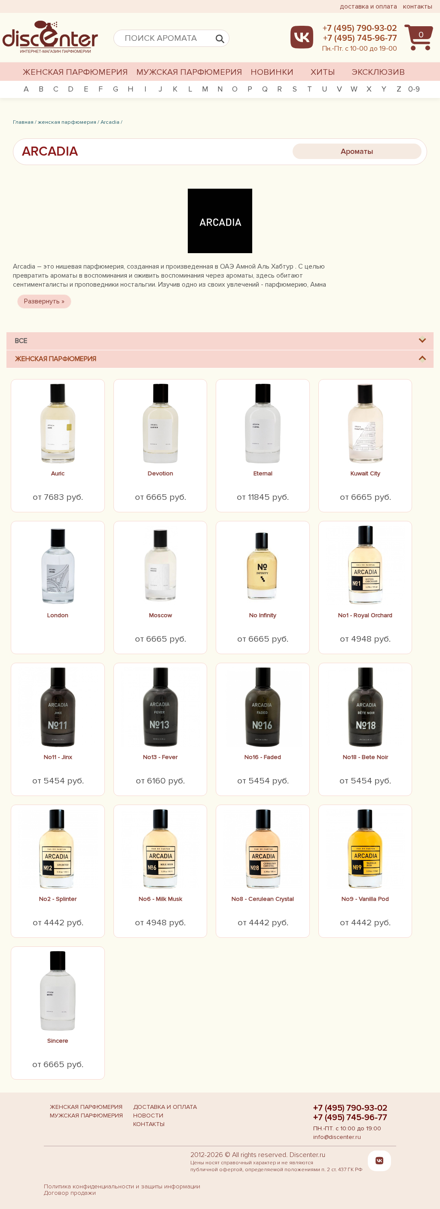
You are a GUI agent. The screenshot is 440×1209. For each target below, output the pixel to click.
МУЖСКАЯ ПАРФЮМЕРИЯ (189, 72)
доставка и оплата (368, 6)
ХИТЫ (323, 72)
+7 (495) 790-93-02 (350, 1108)
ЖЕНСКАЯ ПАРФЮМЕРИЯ (75, 72)
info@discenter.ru (337, 1137)
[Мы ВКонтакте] (379, 1160)
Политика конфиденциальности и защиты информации (122, 1186)
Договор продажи (70, 1193)
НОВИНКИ (272, 72)
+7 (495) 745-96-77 (350, 1117)
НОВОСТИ (148, 1115)
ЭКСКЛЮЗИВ (378, 72)
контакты (417, 6)
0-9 (414, 89)
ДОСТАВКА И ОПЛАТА (165, 1107)
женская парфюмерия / (68, 122)
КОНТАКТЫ (149, 1124)
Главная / (25, 122)
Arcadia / (111, 122)
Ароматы (357, 151)
